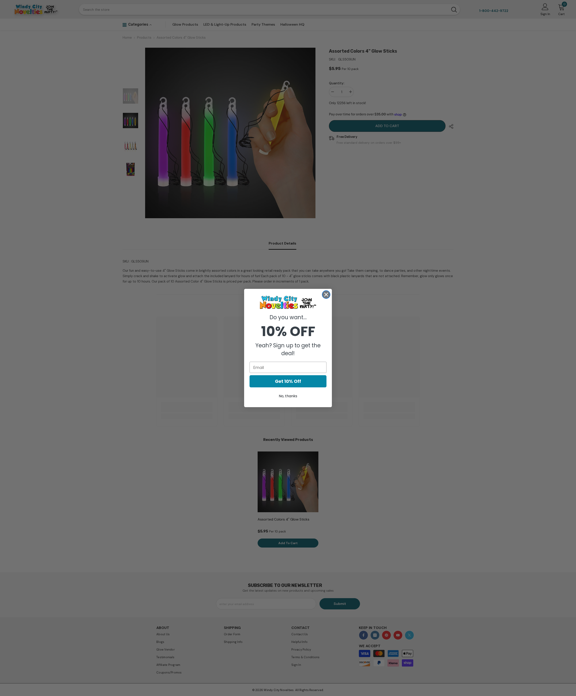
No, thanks (288, 396)
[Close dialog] (326, 295)
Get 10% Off (288, 381)
